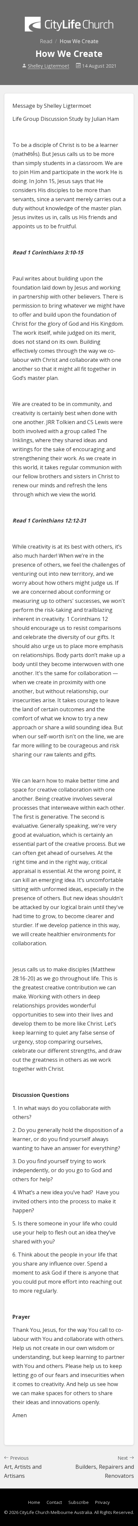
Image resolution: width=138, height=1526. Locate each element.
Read (46, 41)
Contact (54, 1502)
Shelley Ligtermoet (48, 66)
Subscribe (78, 1502)
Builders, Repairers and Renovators (104, 1467)
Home (34, 1502)
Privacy (102, 1502)
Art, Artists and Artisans (23, 1467)
